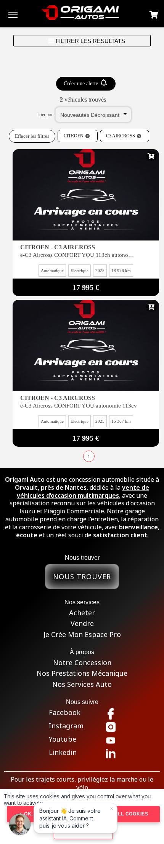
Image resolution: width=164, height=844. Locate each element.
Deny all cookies (122, 814)
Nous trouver (82, 576)
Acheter (82, 612)
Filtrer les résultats (89, 41)
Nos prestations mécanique (82, 673)
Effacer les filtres (32, 136)
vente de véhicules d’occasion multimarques (83, 491)
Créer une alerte (82, 83)
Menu (13, 14)
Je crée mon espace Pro (82, 634)
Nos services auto (82, 684)
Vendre (82, 623)
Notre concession (82, 662)
